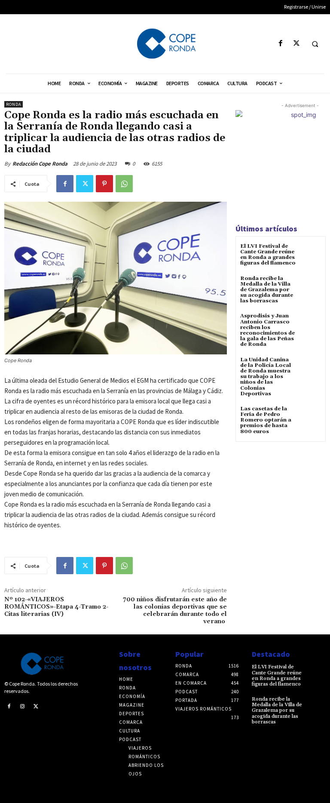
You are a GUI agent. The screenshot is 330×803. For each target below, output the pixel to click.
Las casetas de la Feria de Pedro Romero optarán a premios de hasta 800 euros (265, 420)
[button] (315, 44)
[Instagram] (23, 706)
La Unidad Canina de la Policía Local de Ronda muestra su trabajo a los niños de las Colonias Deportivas (265, 377)
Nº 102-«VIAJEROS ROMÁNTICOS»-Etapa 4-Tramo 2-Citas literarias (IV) (56, 607)
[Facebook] (280, 43)
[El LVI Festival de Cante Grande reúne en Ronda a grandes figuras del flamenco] (310, 254)
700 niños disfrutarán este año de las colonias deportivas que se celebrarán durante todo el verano (175, 610)
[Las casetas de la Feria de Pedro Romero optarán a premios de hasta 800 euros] (310, 416)
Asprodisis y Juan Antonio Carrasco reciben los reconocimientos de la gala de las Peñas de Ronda (267, 330)
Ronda (13, 104)
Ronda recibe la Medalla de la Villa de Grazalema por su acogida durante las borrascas (266, 290)
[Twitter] (296, 43)
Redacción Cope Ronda (39, 163)
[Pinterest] (104, 183)
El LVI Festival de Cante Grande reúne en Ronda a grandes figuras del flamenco (268, 255)
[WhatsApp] (124, 183)
